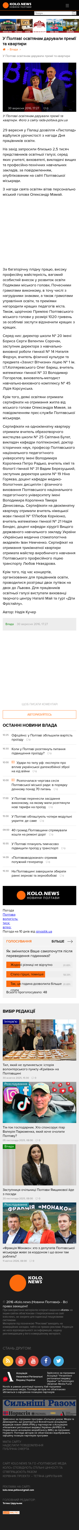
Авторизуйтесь (39, 714)
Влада (9, 624)
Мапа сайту (12, 1442)
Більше (58, 941)
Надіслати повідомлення (23, 1445)
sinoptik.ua (44, 931)
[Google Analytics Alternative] (11, 1513)
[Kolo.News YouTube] (39, 895)
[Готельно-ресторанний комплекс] (39, 26)
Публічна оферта (16, 1449)
